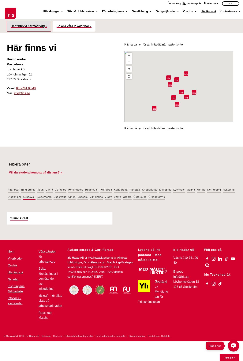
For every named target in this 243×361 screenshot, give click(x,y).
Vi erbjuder (15, 258)
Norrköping (214, 189)
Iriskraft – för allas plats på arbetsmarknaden (50, 300)
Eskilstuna (28, 189)
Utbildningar (51, 11)
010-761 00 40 (26, 88)
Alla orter (13, 189)
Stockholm (14, 196)
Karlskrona (121, 189)
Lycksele (179, 189)
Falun (40, 189)
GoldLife (165, 336)
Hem (11, 251)
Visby (108, 196)
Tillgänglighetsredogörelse (79, 336)
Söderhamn (44, 196)
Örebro (127, 196)
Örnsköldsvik (156, 196)
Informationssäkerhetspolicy (111, 336)
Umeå (72, 196)
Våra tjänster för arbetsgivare (47, 256)
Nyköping (229, 189)
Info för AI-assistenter (15, 301)
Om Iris (188, 11)
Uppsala (82, 196)
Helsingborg (75, 189)
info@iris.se (22, 93)
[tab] (29, 26)
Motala (201, 189)
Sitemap (46, 336)
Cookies (57, 336)
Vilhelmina (96, 196)
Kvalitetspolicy (137, 336)
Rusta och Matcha (45, 315)
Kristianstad (149, 189)
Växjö (117, 196)
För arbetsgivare (113, 11)
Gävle (49, 189)
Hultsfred (106, 189)
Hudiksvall (92, 189)
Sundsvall (29, 196)
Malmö (191, 189)
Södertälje (60, 196)
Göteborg (60, 189)
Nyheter (13, 279)
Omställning (140, 11)
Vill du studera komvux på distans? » (35, 172)
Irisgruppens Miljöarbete (16, 289)
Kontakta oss (228, 11)
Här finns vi (208, 11)
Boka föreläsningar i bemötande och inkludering (48, 278)
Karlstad (134, 189)
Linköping (165, 189)
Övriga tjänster (165, 11)
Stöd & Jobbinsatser (80, 11)
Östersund (140, 196)
